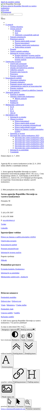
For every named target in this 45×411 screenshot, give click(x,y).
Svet (16, 33)
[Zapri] (24, 327)
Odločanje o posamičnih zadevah (27, 35)
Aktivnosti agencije (13, 92)
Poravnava (14, 74)
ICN (11, 109)
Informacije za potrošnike (19, 150)
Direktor (18, 31)
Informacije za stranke (18, 117)
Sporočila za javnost (17, 133)
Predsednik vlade (7, 309)
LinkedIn (4, 228)
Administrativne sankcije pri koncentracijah (26, 86)
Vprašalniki (14, 152)
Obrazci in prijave (16, 119)
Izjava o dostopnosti (7, 409)
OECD (12, 113)
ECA (12, 111)
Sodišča (17, 313)
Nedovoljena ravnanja (23, 47)
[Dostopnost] (6, 12)
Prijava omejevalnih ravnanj (25, 123)
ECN (12, 107)
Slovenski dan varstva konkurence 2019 (29, 140)
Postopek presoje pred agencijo (21, 84)
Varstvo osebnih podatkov (19, 51)
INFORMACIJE (12, 115)
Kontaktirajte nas (19, 409)
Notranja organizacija (18, 37)
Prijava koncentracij (22, 121)
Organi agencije (16, 29)
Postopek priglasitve (17, 82)
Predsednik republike (8, 297)
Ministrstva (11, 305)
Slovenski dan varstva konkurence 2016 (29, 146)
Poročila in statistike (17, 94)
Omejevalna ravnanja (13, 62)
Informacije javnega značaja (20, 53)
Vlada (3, 305)
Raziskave (14, 101)
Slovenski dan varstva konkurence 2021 (29, 138)
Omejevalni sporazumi (18, 64)
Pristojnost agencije (17, 39)
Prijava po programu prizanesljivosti (28, 125)
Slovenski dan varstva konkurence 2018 (29, 142)
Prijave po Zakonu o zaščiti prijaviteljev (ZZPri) (18, 237)
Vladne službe (21, 305)
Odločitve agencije (17, 70)
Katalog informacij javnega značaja (27, 55)
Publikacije (14, 103)
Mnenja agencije (21, 99)
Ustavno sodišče (7, 313)
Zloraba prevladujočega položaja (22, 68)
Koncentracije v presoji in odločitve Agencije (26, 90)
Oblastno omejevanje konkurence (27, 45)
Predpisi (13, 49)
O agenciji (9, 25)
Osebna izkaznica (16, 27)
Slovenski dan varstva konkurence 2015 (29, 148)
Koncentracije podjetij (14, 78)
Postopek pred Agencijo (19, 72)
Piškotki (4, 260)
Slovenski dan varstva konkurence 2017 (29, 144)
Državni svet (16, 301)
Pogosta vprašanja (16, 76)
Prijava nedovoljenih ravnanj (25, 127)
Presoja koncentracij (22, 43)
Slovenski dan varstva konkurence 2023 (24, 136)
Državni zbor (5, 301)
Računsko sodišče (7, 317)
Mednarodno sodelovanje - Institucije (14, 277)
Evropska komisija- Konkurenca (12, 269)
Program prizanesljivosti (19, 66)
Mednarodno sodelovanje (15, 105)
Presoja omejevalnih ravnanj (25, 41)
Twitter (3, 224)
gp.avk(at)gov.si (9, 220)
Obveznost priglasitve (18, 80)
